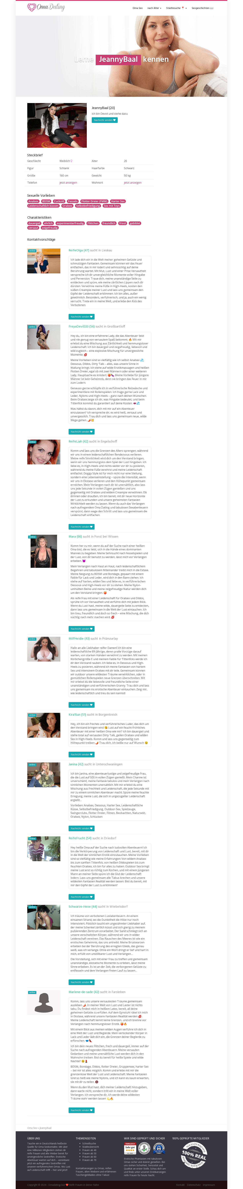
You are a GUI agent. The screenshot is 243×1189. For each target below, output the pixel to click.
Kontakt (180, 1184)
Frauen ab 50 (89, 1153)
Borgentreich (108, 715)
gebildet (135, 223)
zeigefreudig (50, 228)
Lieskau (107, 251)
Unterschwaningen (109, 764)
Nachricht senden (103, 120)
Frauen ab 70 (89, 1160)
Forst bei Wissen (106, 537)
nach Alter (154, 8)
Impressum (209, 1184)
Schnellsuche (89, 1143)
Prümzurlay (110, 639)
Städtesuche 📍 (175, 8)
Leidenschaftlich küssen (43, 206)
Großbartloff (116, 327)
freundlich (108, 223)
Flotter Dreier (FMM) (94, 201)
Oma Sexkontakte (48, 1146)
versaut (33, 228)
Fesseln (73, 201)
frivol (122, 223)
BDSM (46, 201)
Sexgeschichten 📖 (202, 8)
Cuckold (59, 201)
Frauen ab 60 (89, 1156)
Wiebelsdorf (119, 907)
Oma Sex (138, 8)
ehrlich (48, 223)
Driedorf (110, 838)
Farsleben (118, 992)
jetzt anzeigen (68, 182)
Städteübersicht (90, 1146)
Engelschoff (109, 442)
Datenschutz (194, 1184)
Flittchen (93, 223)
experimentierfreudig (70, 223)
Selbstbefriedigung (88, 206)
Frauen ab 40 (89, 1150)
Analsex (33, 201)
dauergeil (34, 223)
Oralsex (67, 206)
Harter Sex (118, 201)
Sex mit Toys (112, 206)
